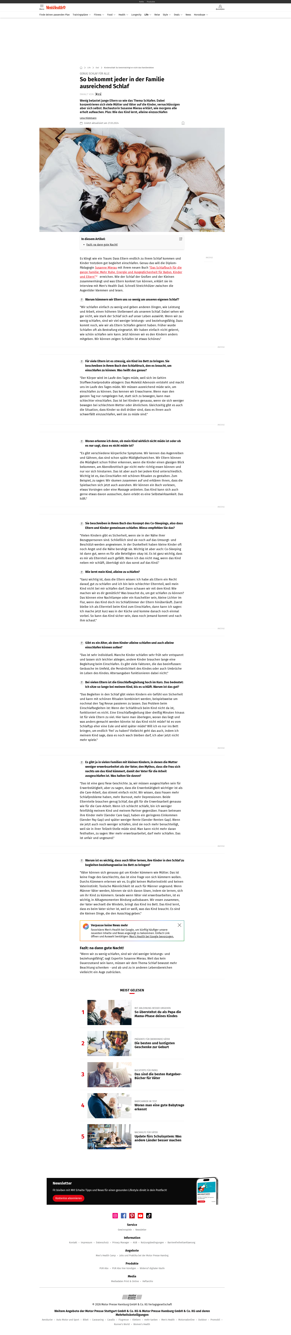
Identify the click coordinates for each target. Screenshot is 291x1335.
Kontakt (73, 1242)
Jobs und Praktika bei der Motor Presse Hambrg (143, 1255)
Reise (157, 14)
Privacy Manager (120, 1242)
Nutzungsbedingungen (152, 1242)
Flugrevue (124, 1319)
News (188, 14)
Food (109, 14)
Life (146, 14)
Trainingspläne (80, 14)
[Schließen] (179, 925)
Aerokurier (47, 1319)
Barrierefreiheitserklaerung (181, 1242)
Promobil (215, 1319)
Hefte (141, 2)
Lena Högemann (88, 118)
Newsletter (140, 1229)
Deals (177, 14)
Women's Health (141, 1324)
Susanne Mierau (106, 267)
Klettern (136, 1319)
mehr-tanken (151, 1319)
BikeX (85, 1319)
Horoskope (199, 14)
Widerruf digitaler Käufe (152, 1268)
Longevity (136, 14)
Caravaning (98, 1319)
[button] (132, 180)
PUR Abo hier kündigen (124, 1268)
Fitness (97, 14)
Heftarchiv (147, 1281)
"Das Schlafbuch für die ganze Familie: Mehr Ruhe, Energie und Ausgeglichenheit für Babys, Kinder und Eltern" (131, 272)
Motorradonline (186, 1319)
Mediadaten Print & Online (125, 1281)
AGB (135, 1242)
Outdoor (202, 1319)
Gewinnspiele (125, 1229)
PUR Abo (104, 1268)
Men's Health (168, 1319)
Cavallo (111, 1319)
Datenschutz (102, 1242)
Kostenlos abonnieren (68, 1198)
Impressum (86, 1242)
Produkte (151, 2)
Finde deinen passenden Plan (54, 14)
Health (122, 14)
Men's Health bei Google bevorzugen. (151, 936)
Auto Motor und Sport (67, 1319)
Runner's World (122, 1324)
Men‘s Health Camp (106, 1255)
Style (165, 14)
